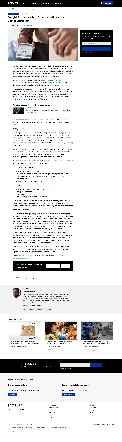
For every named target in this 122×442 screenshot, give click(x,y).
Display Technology (53, 407)
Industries (34, 3)
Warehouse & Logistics (30, 9)
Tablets (50, 417)
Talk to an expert (68, 394)
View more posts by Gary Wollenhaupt (32, 305)
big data (31, 309)
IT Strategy (39, 309)
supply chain (48, 309)
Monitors (51, 412)
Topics (24, 3)
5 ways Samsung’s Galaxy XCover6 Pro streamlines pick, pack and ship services (25, 342)
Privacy (108, 424)
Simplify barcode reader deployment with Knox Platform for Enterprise (59, 342)
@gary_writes (36, 302)
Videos (91, 412)
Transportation (17, 9)
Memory (51, 410)
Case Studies (93, 407)
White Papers (93, 415)
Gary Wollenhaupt (30, 25)
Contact (103, 424)
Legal (113, 424)
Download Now (31, 112)
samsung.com (96, 424)
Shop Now (108, 3)
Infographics (93, 410)
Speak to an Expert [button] (52, 266)
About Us (58, 3)
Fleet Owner (19, 97)
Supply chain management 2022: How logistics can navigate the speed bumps (96, 342)
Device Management (53, 346)
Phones (50, 415)
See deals (12, 394)
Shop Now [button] (65, 266)
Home (9, 9)
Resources (46, 3)
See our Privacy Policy (87, 52)
